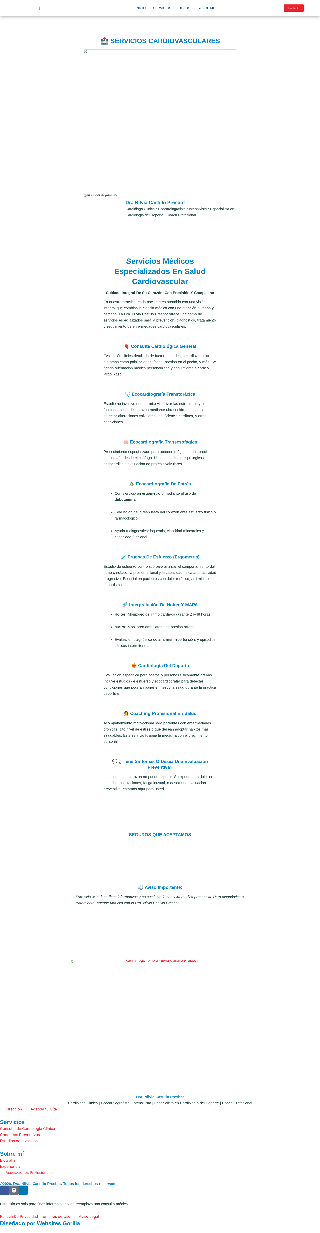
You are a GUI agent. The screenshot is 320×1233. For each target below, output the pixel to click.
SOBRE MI (206, 8)
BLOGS (184, 8)
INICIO (141, 8)
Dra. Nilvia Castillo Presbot (160, 1097)
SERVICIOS (162, 8)
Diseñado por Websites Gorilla (40, 1223)
